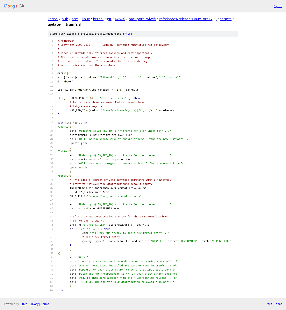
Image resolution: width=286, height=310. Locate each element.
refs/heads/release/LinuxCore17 (185, 19)
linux (86, 19)
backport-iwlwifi (142, 19)
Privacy (34, 304)
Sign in (278, 6)
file (127, 33)
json (279, 304)
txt (269, 304)
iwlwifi (120, 19)
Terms (45, 304)
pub (64, 19)
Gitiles (23, 304)
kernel (53, 19)
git (109, 19)
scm (75, 19)
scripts (226, 19)
